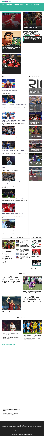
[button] (2, 9)
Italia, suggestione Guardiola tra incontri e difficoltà (12, 136)
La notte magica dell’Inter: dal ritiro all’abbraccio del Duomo (13, 198)
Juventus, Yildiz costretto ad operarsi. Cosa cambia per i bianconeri (24, 241)
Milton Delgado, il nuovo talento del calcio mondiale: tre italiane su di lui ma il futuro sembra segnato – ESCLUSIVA (32, 38)
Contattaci (28, 430)
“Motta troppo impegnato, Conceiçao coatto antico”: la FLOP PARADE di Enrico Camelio (36, 246)
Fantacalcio (22, 4)
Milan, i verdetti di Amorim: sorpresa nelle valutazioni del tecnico (25, 257)
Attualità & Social (36, 4)
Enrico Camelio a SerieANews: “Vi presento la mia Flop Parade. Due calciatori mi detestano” (36, 257)
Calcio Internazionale (9, 4)
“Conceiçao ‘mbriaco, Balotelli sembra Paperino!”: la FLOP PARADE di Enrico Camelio (36, 267)
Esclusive (3, 6)
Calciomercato (16, 4)
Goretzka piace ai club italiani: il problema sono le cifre (12, 213)
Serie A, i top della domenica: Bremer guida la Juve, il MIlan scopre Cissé (25, 250)
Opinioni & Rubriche (29, 4)
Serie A (3, 4)
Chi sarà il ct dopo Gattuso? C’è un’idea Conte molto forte (13, 228)
